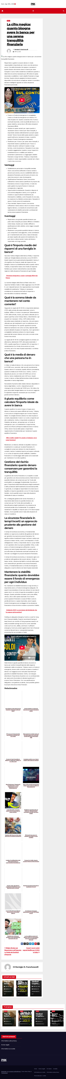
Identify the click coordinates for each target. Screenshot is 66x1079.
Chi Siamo (49, 1068)
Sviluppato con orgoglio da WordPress (11, 1071)
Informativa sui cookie (8, 1049)
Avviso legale (5, 1045)
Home (35, 1068)
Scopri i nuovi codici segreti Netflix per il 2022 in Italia (31, 950)
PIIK (33, 3)
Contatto (55, 1068)
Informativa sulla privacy (9, 1041)
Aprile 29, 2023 (9, 1018)
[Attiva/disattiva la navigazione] (33, 10)
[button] (63, 11)
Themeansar (4, 1073)
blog (8, 20)
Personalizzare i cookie (40, 1075)
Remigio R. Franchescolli (21, 49)
